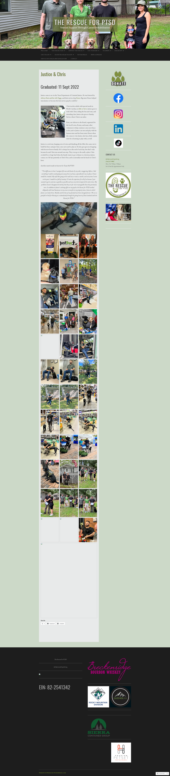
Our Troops (45, 54)
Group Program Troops (63, 54)
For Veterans (93, 50)
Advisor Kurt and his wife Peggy (51, 98)
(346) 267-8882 (110, 161)
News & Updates (96, 54)
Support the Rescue (76, 50)
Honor (78, 98)
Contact (74, 58)
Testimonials (82, 54)
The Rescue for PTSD (85, 22)
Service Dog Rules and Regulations (54, 58)
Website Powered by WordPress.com (52, 773)
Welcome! (44, 50)
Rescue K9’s (118, 50)
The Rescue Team (57, 50)
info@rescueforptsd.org (112, 159)
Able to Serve (82, 109)
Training (106, 50)
